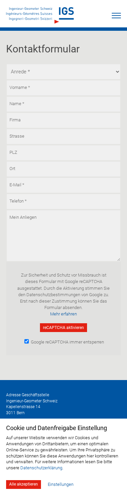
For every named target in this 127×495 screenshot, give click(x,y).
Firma (15, 119)
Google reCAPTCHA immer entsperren (67, 342)
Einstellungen (60, 484)
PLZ (13, 152)
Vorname (19, 87)
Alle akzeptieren (23, 484)
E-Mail (16, 184)
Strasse (16, 136)
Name (16, 103)
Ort (12, 168)
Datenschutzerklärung (41, 467)
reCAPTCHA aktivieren (63, 327)
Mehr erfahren (63, 313)
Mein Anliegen (23, 217)
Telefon (18, 200)
